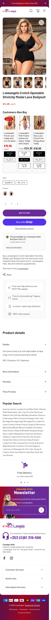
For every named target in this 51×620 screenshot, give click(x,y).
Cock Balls (28, 409)
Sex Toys (39, 418)
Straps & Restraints (36, 424)
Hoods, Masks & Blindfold (18, 430)
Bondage (6, 421)
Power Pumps (21, 424)
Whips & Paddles (26, 427)
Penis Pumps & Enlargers (24, 418)
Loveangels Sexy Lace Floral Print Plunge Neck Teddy (39, 138)
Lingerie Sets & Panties (20, 437)
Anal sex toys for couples (13, 409)
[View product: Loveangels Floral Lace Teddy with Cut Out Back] (13, 125)
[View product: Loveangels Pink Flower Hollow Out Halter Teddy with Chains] (27, 125)
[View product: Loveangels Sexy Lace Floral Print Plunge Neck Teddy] (42, 125)
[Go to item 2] (28, 82)
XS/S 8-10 (10, 153)
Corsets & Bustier (35, 443)
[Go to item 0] (7, 82)
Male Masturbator (10, 412)
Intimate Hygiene (32, 446)
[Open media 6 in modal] (41, 22)
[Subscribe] (41, 510)
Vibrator (42, 409)
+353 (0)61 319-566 (25, 537)
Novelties (33, 415)
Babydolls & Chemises (24, 434)
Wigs (5, 446)
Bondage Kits (29, 421)
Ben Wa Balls (23, 415)
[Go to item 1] (17, 82)
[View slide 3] (27, 482)
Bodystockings (36, 430)
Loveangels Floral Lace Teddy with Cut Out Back (10, 137)
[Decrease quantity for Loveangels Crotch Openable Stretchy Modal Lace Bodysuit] (6, 203)
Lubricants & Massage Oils (13, 449)
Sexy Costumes (20, 440)
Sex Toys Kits (24, 412)
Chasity (11, 424)
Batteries (11, 446)
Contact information (24, 613)
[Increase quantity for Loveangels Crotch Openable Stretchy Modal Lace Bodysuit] (17, 203)
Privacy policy (23, 609)
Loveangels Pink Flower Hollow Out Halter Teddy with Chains (24, 138)
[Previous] (4, 3)
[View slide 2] (24, 482)
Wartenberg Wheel (10, 427)
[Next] (45, 3)
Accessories (22, 443)
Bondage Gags (17, 421)
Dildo (36, 409)
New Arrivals (24, 452)
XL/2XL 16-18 (24, 165)
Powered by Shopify (32, 605)
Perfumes (14, 452)
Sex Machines (36, 412)
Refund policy (13, 609)
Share (9, 274)
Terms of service (34, 609)
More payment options (24, 228)
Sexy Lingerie (8, 434)
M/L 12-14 (10, 159)
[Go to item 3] (39, 82)
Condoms (20, 446)
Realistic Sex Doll (10, 415)
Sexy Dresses (33, 440)
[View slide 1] (21, 482)
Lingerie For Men (9, 443)
